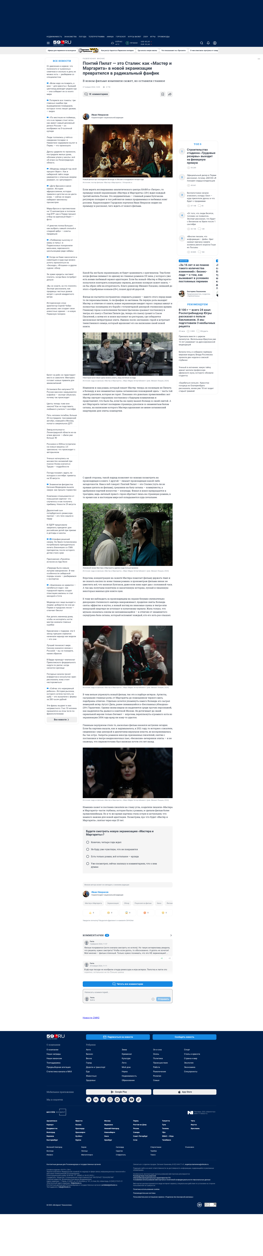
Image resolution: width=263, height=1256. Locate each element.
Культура (126, 1058)
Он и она (157, 1049)
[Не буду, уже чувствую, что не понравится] (87, 849)
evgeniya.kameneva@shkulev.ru (197, 1164)
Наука (125, 1071)
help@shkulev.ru (64, 1187)
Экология (188, 1063)
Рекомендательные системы (144, 1193)
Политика (158, 1058)
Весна (89, 1058)
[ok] (103, 1099)
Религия (157, 1076)
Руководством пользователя (144, 1176)
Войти (92, 1000)
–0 (169, 958)
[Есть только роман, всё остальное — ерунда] (87, 856)
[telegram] (89, 1099)
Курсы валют (134, 37)
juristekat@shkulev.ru (109, 1185)
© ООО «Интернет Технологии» (59, 1205)
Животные (91, 1076)
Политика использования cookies (146, 1189)
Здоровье (90, 1080)
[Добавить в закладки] (162, 94)
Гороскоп (121, 37)
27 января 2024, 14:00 (91, 87)
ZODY (145, 37)
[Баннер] (88, 50)
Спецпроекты (190, 1071)
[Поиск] (201, 43)
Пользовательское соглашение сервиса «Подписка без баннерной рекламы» (163, 1197)
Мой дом (126, 1067)
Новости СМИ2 (91, 1017)
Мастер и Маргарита (93, 903)
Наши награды (54, 1054)
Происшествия (160, 1063)
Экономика (189, 1067)
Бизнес (89, 1054)
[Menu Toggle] (48, 43)
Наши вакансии (54, 1058)
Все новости (62, 60)
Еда (88, 1071)
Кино (159, 903)
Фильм (170, 903)
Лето (124, 1063)
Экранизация (113, 903)
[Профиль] (214, 43)
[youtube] (131, 1099)
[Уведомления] (208, 43)
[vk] (96, 1099)
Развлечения (159, 1071)
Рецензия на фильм (143, 903)
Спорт (187, 1049)
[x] (124, 1099)
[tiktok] (138, 1099)
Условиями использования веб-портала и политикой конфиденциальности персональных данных (171, 1180)
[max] (117, 1099)
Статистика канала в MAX (59, 1071)
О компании (52, 1049)
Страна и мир (190, 1058)
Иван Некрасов (100, 892)
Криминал (127, 1054)
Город (89, 1063)
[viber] (110, 1099)
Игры (152, 37)
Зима (124, 1049)
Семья (156, 1080)
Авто (88, 1049)
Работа (156, 1067)
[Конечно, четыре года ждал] (87, 842)
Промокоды (164, 37)
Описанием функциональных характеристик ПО (152, 1178)
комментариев (98, 94)
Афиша (110, 37)
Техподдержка (53, 1063)
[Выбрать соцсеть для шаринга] (170, 94)
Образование (128, 1080)
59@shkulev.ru (76, 1183)
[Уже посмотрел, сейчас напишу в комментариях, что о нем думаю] (87, 863)
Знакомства (70, 37)
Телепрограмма (97, 37)
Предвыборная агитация (59, 1067)
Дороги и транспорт (95, 1067)
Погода (82, 37)
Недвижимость (54, 37)
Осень (156, 1054)
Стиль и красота (192, 1054)
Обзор (126, 903)
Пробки (132, 43)
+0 (162, 958)
